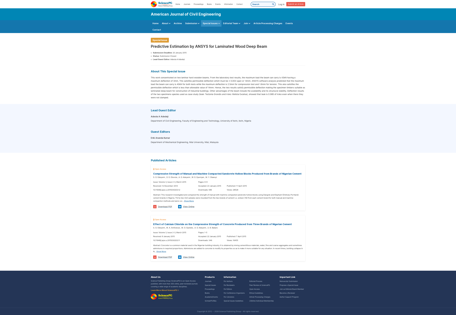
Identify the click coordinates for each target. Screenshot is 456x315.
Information (228, 4)
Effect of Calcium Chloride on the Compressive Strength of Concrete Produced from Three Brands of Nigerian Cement (222, 224)
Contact (239, 4)
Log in (281, 4)
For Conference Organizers (234, 293)
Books (209, 4)
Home (178, 4)
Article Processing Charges (268, 23)
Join (246, 23)
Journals (187, 4)
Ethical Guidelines (256, 293)
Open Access (254, 289)
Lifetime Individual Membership (261, 301)
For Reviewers (229, 285)
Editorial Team (231, 23)
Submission (191, 23)
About (165, 23)
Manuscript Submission (289, 281)
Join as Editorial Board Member (292, 289)
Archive (178, 23)
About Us (155, 277)
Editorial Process (255, 281)
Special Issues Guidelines (233, 301)
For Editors (228, 289)
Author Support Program (289, 297)
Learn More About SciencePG (164, 290)
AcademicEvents (211, 297)
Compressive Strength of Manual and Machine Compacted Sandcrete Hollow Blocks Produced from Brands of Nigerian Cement (227, 173)
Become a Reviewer (287, 293)
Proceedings (198, 4)
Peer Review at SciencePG (259, 285)
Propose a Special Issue (289, 285)
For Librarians (229, 297)
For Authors (228, 281)
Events (218, 4)
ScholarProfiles (210, 301)
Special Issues (210, 23)
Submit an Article (296, 4)
